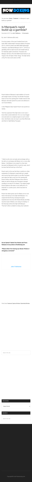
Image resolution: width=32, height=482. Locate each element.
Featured (9, 303)
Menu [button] (17, 2)
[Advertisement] (16, 77)
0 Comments (25, 33)
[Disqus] (16, 330)
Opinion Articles (16, 303)
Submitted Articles (25, 303)
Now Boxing (16, 10)
